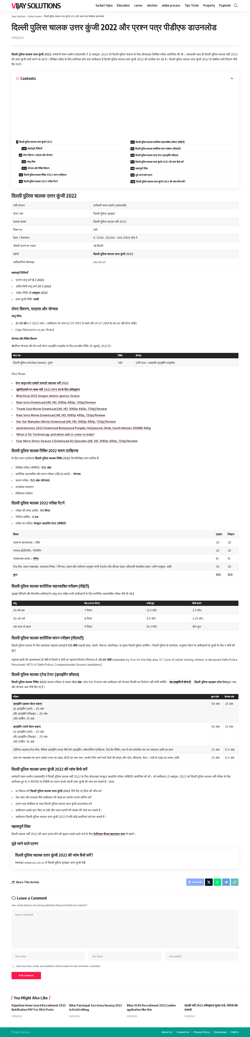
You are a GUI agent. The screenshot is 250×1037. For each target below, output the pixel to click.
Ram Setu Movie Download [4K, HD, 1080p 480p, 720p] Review (60, 415)
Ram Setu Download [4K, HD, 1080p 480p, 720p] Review (56, 402)
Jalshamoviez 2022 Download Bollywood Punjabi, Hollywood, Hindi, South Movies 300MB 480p (83, 428)
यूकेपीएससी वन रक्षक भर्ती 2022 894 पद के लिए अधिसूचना (48, 389)
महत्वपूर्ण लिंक (141, 168)
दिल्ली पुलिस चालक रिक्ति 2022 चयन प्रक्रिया (45, 174)
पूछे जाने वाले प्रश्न (143, 174)
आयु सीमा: (31, 161)
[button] (236, 5)
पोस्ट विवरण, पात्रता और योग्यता (37, 155)
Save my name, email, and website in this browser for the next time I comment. (58, 966)
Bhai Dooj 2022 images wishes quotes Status (48, 396)
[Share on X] (209, 882)
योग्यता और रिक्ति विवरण (39, 168)
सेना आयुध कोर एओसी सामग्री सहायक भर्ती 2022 (42, 383)
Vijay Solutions (36, 5)
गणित (36, 558)
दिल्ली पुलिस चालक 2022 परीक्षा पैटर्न (41, 181)
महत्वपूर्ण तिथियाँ (35, 148)
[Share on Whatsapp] (217, 882)
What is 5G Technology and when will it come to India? (55, 434)
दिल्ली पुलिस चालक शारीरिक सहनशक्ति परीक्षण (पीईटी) (160, 142)
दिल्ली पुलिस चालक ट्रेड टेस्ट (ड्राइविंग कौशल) (156, 155)
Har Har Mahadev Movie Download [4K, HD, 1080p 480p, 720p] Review (66, 421)
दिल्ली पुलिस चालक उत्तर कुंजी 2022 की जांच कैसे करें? (161, 181)
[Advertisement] (125, 108)
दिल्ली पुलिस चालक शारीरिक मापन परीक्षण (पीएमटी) (158, 148)
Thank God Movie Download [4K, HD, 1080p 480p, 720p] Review (61, 409)
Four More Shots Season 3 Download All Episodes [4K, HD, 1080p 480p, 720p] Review (76, 441)
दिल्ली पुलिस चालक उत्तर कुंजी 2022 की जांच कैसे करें (159, 161)
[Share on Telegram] (226, 882)
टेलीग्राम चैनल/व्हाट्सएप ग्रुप (109, 834)
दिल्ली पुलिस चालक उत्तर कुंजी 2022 (35, 141)
